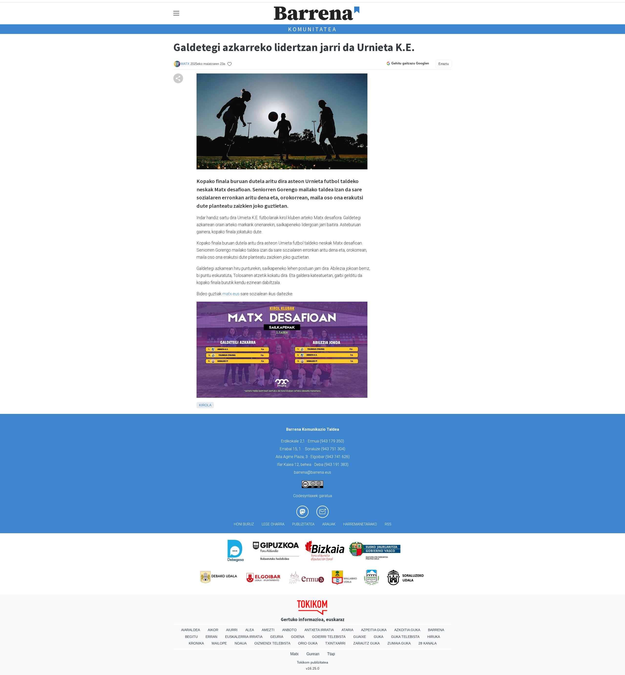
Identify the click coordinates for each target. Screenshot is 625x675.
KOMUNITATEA (312, 29)
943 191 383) (336, 464)
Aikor (213, 630)
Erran (211, 637)
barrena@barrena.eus (312, 472)
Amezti (268, 630)
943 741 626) (338, 456)
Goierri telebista (328, 637)
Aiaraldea (190, 630)
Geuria (276, 637)
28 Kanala (427, 643)
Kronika (196, 643)
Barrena (436, 630)
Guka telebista (405, 637)
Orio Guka (307, 643)
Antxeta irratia (319, 630)
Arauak (328, 524)
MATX (185, 64)
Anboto (289, 630)
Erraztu (443, 64)
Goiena (297, 637)
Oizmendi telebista (272, 643)
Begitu (191, 637)
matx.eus (231, 293)
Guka (378, 637)
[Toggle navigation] (176, 13)
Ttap (331, 654)
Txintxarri (335, 643)
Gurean (312, 654)
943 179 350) (332, 441)
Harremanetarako (360, 524)
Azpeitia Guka (373, 630)
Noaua (241, 643)
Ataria (347, 630)
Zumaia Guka (399, 643)
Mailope (219, 643)
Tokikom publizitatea (312, 662)
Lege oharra (273, 524)
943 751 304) (333, 449)
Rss (388, 524)
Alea (249, 630)
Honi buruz (244, 524)
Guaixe (359, 637)
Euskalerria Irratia (243, 637)
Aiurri (232, 630)
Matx (294, 654)
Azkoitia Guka (407, 630)
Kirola (205, 405)
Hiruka (433, 637)
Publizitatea (303, 524)
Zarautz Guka (366, 643)
